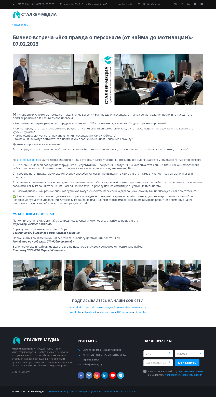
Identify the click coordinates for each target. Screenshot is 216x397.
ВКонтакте (124, 312)
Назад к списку (20, 24)
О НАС (182, 14)
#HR (143, 307)
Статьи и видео (162, 14)
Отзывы (139, 14)
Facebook (90, 312)
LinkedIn (141, 312)
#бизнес (119, 307)
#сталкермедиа (102, 307)
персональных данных (190, 371)
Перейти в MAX (124, 4)
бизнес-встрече (27, 160)
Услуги (121, 14)
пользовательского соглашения (183, 374)
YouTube (75, 312)
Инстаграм (107, 312)
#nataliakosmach (80, 307)
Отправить (187, 363)
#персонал (132, 307)
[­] (60, 14)
